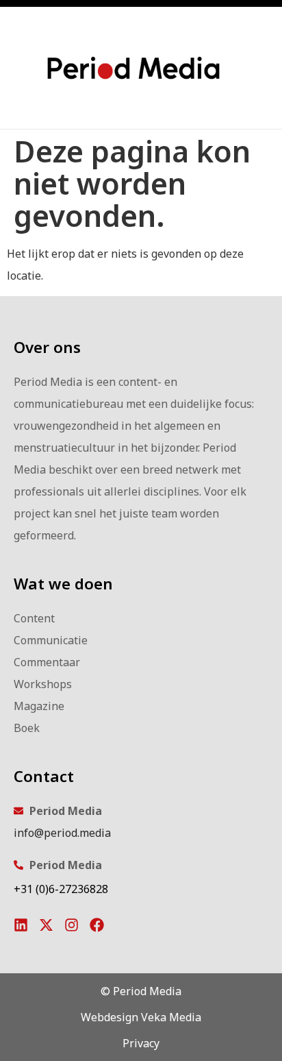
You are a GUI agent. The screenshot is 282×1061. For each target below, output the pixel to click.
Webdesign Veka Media (141, 1017)
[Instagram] (71, 925)
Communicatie (51, 640)
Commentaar (47, 662)
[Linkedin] (21, 925)
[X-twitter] (46, 925)
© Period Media (141, 991)
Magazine (39, 706)
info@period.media (62, 832)
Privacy (141, 1043)
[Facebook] (97, 925)
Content (34, 618)
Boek (27, 727)
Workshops (43, 684)
